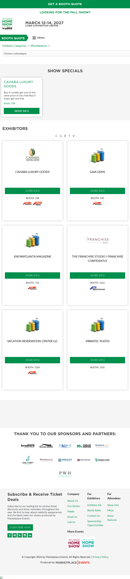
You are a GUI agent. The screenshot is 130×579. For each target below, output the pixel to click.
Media (70, 511)
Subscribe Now (20, 527)
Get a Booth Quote (65, 4)
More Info (33, 191)
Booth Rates (94, 510)
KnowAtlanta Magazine (32, 256)
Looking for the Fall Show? (65, 12)
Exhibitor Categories (14, 46)
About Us (72, 501)
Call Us (71, 522)
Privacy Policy (100, 557)
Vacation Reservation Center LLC (32, 341)
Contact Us (93, 516)
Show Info (113, 505)
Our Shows (73, 506)
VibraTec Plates (98, 341)
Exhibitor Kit (94, 505)
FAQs (110, 510)
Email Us (72, 517)
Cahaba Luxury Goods (32, 172)
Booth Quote (13, 38)
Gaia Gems (97, 172)
